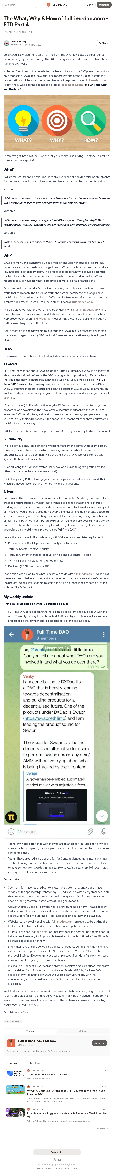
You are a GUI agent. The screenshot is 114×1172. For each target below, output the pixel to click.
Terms (67, 1168)
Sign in (90, 4)
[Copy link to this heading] (1, 169)
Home (74, 1168)
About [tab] (32, 1031)
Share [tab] (85, 1031)
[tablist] (57, 1031)
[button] (20, 5)
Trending (50, 1168)
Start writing (57, 1152)
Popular (40, 1168)
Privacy (59, 1168)
